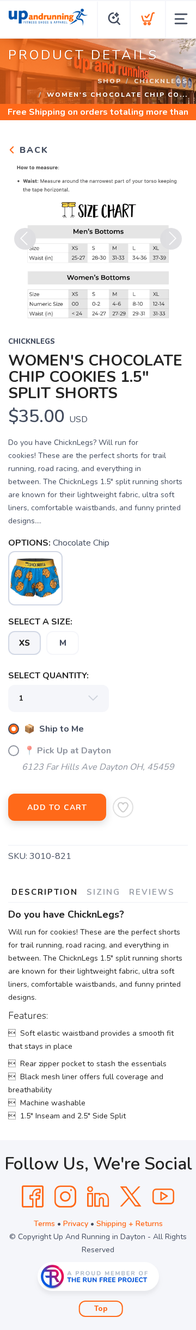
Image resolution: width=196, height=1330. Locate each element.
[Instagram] (65, 1196)
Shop (109, 81)
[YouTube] (163, 1196)
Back (32, 150)
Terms (44, 1223)
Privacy (75, 1223)
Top (101, 1309)
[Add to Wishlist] (123, 807)
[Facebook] (32, 1196)
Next (171, 239)
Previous (25, 239)
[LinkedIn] (98, 1196)
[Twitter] (130, 1196)
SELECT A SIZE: (40, 622)
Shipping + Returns (129, 1223)
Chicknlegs (161, 81)
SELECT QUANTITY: (48, 676)
